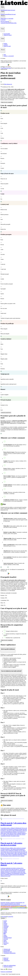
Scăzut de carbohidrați (11, 906)
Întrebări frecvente (7, 951)
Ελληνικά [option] (5, 939)
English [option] (5, 920)
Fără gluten (3, 906)
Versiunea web (6, 949)
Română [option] (5, 936)
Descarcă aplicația (5, 21)
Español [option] (5, 924)
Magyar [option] (5, 941)
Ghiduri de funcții (11, 10)
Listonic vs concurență (8, 18)
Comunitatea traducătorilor (9, 953)
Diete (2, 18)
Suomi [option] (4, 935)
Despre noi (5, 958)
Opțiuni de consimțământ (6, 971)
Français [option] (5, 930)
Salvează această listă (6, 412)
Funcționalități (4, 10)
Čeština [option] (5, 931)
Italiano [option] (5, 932)
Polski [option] (4, 922)
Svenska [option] (5, 928)
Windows (12, 23)
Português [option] (5, 927)
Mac (16, 23)
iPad (7, 23)
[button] (2, 25)
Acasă (2, 68)
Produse (2, 14)
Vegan (18, 907)
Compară (6, 14)
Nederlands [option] (6, 926)
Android (2, 23)
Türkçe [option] (5, 944)
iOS (5, 23)
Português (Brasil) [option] (7, 937)
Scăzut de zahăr (8, 907)
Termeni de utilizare (7, 966)
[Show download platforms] (10, 21)
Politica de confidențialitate (9, 965)
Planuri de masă (12, 14)
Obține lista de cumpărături (6, 102)
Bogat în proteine (20, 906)
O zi (8, 909)
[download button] (4, 65)
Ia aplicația (3, 19)
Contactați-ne (6, 960)
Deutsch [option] (5, 923)
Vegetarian (14, 907)
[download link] (3, 916)
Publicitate (5, 959)
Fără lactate (22, 907)
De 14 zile (4, 909)
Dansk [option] (4, 940)
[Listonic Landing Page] (14, 4)
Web (9, 23)
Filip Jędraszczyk (8, 84)
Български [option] (6, 943)
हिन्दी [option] (4, 933)
